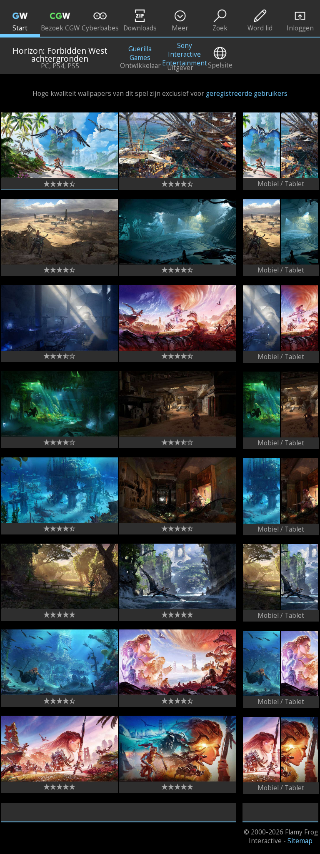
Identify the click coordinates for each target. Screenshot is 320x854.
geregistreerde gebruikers (247, 93)
